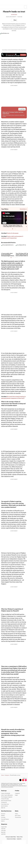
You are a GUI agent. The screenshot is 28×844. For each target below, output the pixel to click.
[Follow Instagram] (26, 780)
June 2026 (3, 830)
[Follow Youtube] (23, 780)
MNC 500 (3, 807)
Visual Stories (18, 817)
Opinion (3, 821)
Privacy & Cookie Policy (11, 836)
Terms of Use (19, 836)
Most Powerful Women (6, 800)
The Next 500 (4, 802)
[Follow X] (20, 780)
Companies (17, 793)
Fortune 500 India (5, 798)
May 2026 (3, 832)
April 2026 (3, 834)
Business (3, 813)
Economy (3, 817)
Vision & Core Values (11, 838)
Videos (16, 813)
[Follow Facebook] (18, 780)
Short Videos (17, 815)
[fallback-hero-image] (8, 248)
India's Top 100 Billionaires (7, 795)
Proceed (23, 54)
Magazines (4, 824)
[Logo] (4, 7)
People (16, 795)
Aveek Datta (14, 14)
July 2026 (3, 828)
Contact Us (19, 838)
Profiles (17, 790)
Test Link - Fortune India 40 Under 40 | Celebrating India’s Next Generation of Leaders (12, 227)
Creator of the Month (5, 793)
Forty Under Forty (5, 804)
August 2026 (3, 826)
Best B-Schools (4, 806)
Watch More (23, 209)
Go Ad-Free (22, 109)
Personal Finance (5, 819)
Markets (3, 815)
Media (16, 811)
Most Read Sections (6, 811)
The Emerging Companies (6, 797)
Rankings (3, 790)
